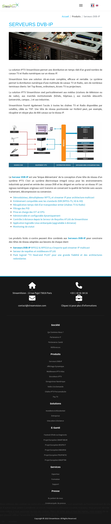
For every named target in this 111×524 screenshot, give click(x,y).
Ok (3, 521)
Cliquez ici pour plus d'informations (79, 305)
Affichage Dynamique (55, 366)
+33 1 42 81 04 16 (79, 293)
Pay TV (55, 396)
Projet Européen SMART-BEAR (55, 440)
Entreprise (55, 416)
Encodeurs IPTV (55, 376)
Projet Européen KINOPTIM (55, 460)
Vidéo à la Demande (55, 386)
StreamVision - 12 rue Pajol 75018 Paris (32, 293)
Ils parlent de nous (55, 498)
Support (55, 484)
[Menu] (81, 5)
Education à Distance (55, 421)
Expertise (55, 474)
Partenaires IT (55, 337)
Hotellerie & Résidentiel (55, 411)
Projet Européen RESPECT (55, 445)
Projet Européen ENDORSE (55, 450)
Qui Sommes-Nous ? (56, 332)
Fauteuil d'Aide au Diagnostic (55, 435)
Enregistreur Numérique (55, 381)
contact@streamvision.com (32, 305)
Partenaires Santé (55, 342)
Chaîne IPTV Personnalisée (55, 391)
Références (55, 347)
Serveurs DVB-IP (55, 361)
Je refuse (12, 521)
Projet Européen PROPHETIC (55, 455)
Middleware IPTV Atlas (55, 371)
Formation (55, 479)
